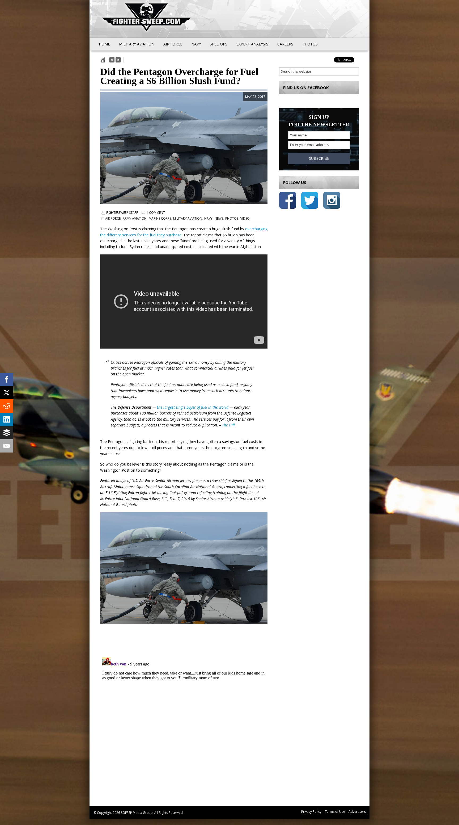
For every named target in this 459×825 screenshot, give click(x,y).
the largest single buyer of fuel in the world (192, 407)
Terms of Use (335, 811)
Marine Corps (160, 218)
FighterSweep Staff (122, 212)
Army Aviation (135, 218)
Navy (208, 218)
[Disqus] (183, 721)
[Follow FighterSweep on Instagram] (331, 201)
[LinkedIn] (6, 419)
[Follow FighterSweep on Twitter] (309, 201)
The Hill (228, 425)
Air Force (113, 218)
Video (245, 218)
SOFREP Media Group (137, 812)
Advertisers (357, 811)
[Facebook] (6, 379)
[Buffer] (6, 432)
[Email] (6, 446)
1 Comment (155, 212)
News (219, 218)
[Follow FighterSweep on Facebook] (287, 201)
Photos (231, 218)
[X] (6, 392)
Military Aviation (187, 218)
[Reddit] (6, 406)
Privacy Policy (311, 811)
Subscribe (319, 158)
